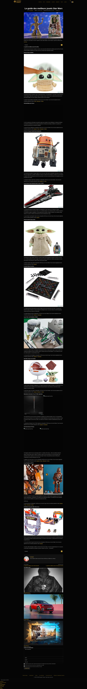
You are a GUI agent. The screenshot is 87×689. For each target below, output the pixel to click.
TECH (1, 683)
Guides (1, 688)
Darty (42, 101)
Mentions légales (25, 675)
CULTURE (2, 686)
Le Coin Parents (3, 682)
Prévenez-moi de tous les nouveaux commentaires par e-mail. (34, 665)
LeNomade (31, 10)
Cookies (36, 675)
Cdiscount (38, 101)
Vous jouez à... (26, 645)
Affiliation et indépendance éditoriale (59, 675)
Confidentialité (31, 675)
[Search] (70, 1)
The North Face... (27, 592)
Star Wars (25, 41)
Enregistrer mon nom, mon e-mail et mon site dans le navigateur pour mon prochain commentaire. (40, 663)
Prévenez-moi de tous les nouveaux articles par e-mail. (33, 666)
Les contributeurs (41, 675)
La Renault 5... (26, 619)
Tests (1, 687)
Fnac (35, 101)
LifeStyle (1, 681)
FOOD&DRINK (2, 684)
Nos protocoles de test (49, 675)
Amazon (41, 181)
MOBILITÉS (2, 685)
